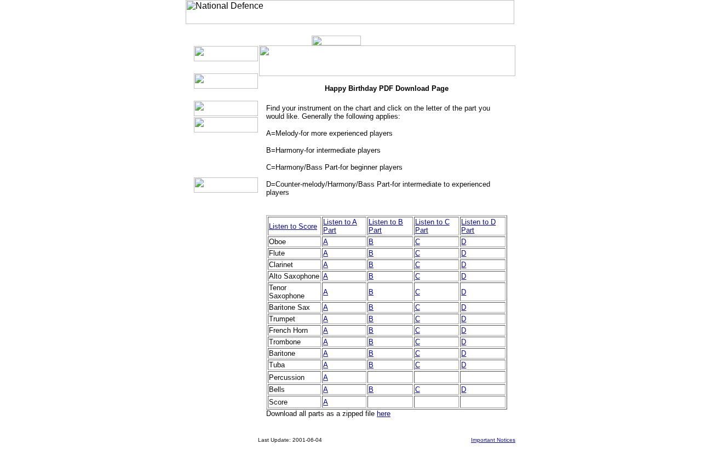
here (383, 413)
